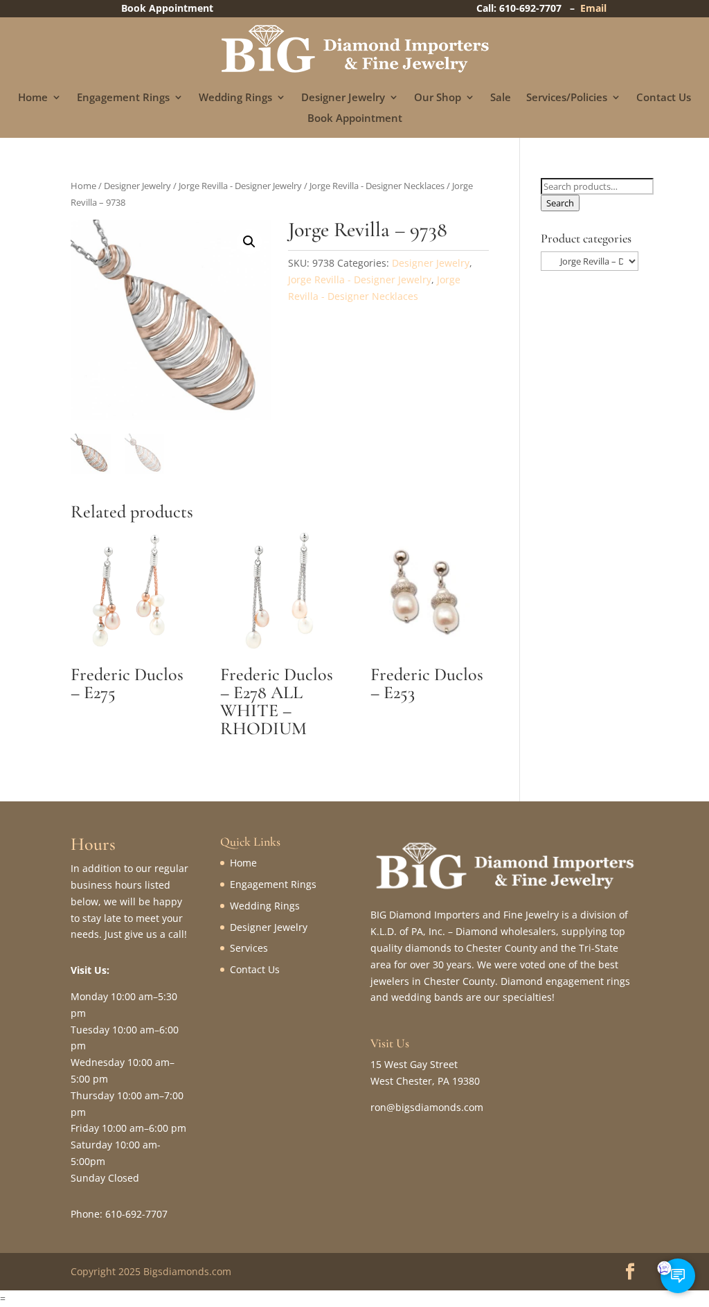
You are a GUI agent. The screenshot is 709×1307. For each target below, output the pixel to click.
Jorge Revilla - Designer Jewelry (240, 185)
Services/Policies (566, 98)
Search (560, 203)
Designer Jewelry (343, 98)
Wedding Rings (235, 98)
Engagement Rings (123, 98)
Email (593, 8)
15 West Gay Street (414, 1064)
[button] (249, 241)
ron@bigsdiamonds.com (426, 1107)
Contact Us (663, 98)
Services (249, 947)
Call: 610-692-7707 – (528, 8)
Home (33, 98)
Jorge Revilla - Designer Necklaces (377, 185)
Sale (500, 98)
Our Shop (437, 98)
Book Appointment (354, 119)
